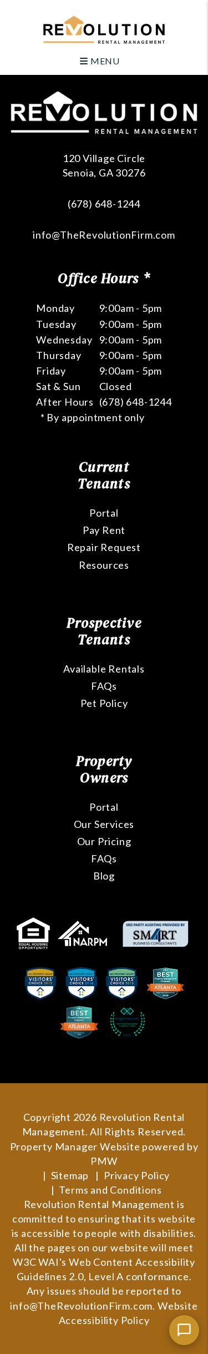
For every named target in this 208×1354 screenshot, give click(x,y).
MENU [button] (104, 60)
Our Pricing (104, 841)
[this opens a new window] (34, 932)
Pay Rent (104, 530)
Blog (104, 876)
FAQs (104, 686)
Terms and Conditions (110, 1190)
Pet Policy (104, 703)
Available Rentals (104, 669)
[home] (104, 28)
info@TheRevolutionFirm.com (104, 235)
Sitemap (70, 1175)
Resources (104, 565)
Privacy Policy (137, 1175)
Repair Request (104, 547)
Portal (104, 513)
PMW (103, 1161)
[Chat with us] (184, 1330)
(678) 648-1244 (104, 204)
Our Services (104, 824)
